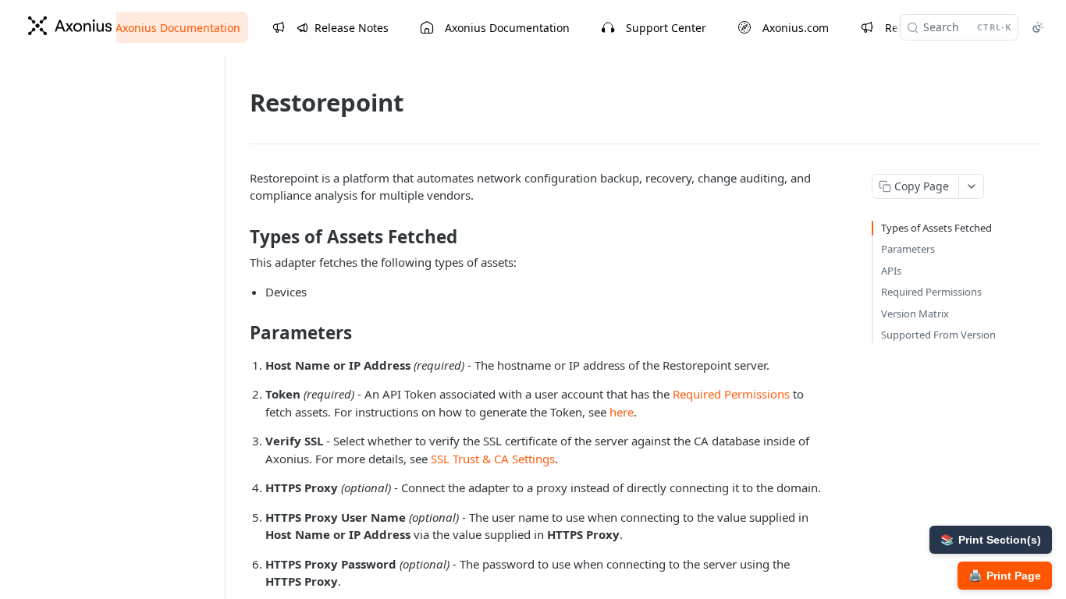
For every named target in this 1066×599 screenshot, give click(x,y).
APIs (891, 271)
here (621, 412)
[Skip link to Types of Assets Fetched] (239, 237)
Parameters (908, 249)
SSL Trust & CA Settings (493, 458)
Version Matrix (915, 314)
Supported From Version (938, 335)
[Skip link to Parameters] (239, 333)
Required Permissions (731, 394)
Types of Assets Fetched (936, 228)
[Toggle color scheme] (1037, 27)
